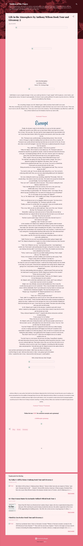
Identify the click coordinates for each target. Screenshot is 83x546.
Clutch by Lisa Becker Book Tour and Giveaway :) (26, 518)
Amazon (45, 116)
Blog (14, 429)
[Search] (77, 4)
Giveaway (25, 429)
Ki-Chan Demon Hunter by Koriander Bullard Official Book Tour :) (32, 499)
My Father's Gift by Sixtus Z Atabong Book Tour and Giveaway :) (31, 480)
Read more (71, 493)
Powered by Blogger (42, 538)
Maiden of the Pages (18, 4)
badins (45, 541)
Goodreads (39, 116)
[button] (73, 16)
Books (19, 429)
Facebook (35, 405)
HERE (35, 413)
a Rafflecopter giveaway (41, 418)
